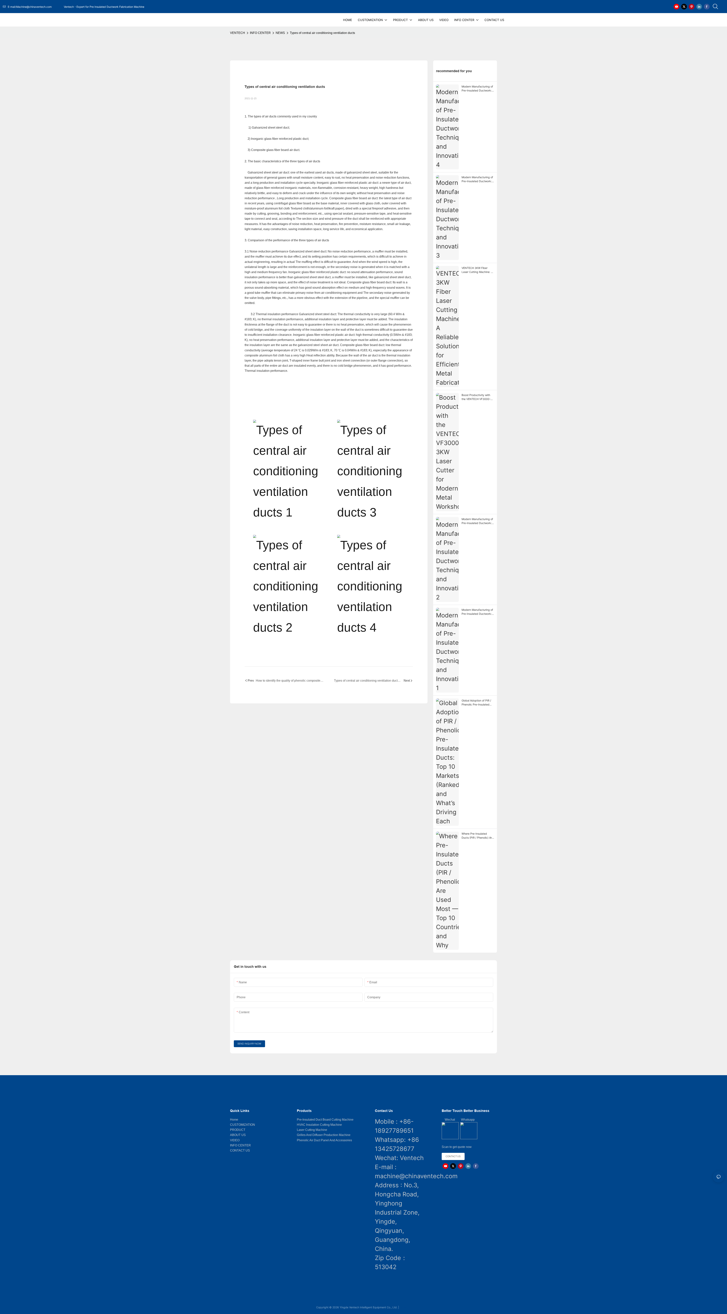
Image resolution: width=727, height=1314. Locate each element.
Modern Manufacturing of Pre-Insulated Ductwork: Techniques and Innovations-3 (477, 179)
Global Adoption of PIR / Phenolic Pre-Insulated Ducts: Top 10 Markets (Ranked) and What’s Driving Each (476, 702)
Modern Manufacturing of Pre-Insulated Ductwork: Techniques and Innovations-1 (477, 612)
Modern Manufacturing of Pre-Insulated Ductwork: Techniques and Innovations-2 (477, 521)
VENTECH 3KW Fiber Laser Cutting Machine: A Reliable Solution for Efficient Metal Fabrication (478, 270)
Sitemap (405, 1307)
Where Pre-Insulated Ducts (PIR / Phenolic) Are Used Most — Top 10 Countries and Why (477, 836)
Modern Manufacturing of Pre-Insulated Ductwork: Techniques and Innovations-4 (477, 88)
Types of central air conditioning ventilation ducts (322, 32)
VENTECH (237, 32)
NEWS (280, 32)
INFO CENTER (260, 32)
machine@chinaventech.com (416, 1176)
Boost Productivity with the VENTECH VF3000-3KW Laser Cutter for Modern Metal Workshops (477, 397)
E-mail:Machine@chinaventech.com (35, 6)
